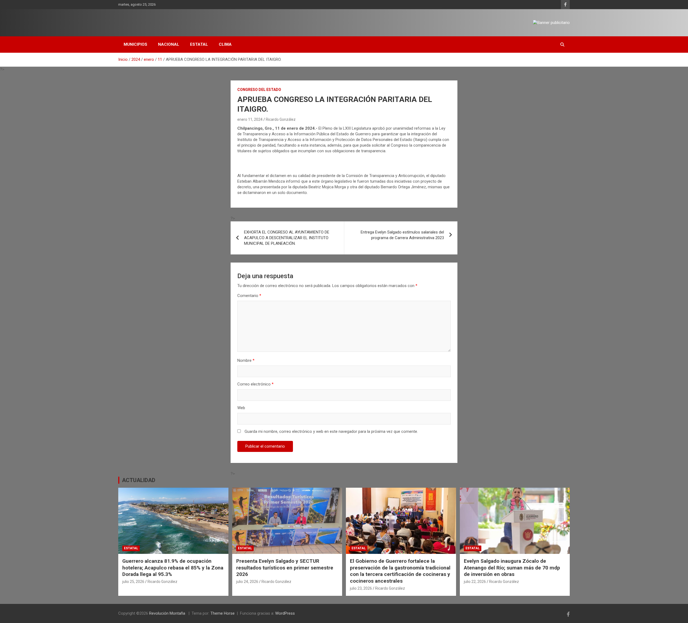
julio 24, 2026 (247, 581)
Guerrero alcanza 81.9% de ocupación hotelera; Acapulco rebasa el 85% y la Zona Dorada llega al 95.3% (172, 567)
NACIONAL (168, 44)
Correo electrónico (255, 384)
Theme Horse (222, 613)
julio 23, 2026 (361, 588)
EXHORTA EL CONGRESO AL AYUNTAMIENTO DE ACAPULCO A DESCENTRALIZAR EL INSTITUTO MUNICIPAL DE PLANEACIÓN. (286, 238)
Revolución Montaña (167, 613)
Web (241, 407)
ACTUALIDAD (138, 480)
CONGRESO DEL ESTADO (259, 89)
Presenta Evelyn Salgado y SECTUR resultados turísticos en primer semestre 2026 (284, 567)
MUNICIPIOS (135, 44)
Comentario (249, 295)
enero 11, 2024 (250, 119)
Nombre (246, 360)
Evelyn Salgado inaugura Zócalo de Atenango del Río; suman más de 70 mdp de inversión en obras (512, 567)
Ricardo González (281, 119)
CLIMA (225, 44)
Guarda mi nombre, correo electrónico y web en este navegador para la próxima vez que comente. (331, 431)
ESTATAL (199, 44)
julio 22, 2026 (475, 581)
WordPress (285, 613)
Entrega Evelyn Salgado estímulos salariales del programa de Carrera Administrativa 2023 (402, 235)
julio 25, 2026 (133, 581)
